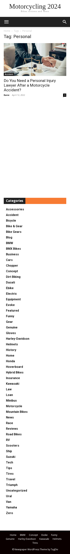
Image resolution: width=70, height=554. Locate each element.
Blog (9, 237)
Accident (9, 74)
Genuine (12, 327)
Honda (10, 361)
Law (9, 389)
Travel (10, 479)
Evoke (10, 305)
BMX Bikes (13, 248)
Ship (9, 451)
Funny (10, 316)
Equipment (13, 299)
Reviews (12, 428)
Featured (12, 310)
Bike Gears (13, 232)
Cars (9, 260)
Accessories (15, 209)
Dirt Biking (13, 277)
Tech (9, 462)
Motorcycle (14, 406)
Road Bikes (14, 434)
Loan (9, 395)
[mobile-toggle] (6, 22)
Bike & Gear (14, 226)
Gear (9, 322)
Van (8, 502)
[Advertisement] (35, 147)
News (10, 417)
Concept (12, 271)
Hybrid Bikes (15, 372)
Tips (9, 468)
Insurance (13, 378)
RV (8, 440)
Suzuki (10, 457)
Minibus (11, 400)
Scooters (12, 445)
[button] (65, 22)
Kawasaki (12, 383)
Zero (9, 513)
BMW (9, 243)
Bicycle (11, 220)
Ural (9, 496)
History (11, 350)
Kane (6, 95)
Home (7, 30)
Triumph (12, 485)
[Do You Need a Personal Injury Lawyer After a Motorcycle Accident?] (35, 59)
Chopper (12, 265)
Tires (10, 473)
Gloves (11, 333)
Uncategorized (16, 490)
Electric (11, 293)
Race (9, 423)
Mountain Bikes (17, 412)
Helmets (12, 344)
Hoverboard (14, 367)
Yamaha (11, 507)
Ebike (10, 288)
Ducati (10, 282)
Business (12, 254)
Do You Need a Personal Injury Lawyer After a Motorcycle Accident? (30, 85)
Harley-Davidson (17, 338)
